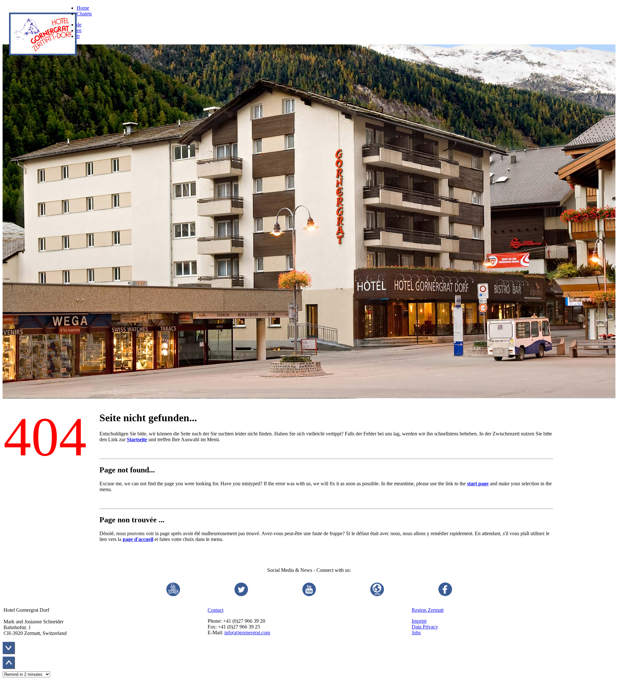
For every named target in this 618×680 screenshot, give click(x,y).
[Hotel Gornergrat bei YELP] (173, 595)
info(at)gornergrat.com (247, 632)
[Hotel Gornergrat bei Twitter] (241, 595)
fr (78, 36)
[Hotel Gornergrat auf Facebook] (445, 595)
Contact (215, 610)
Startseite (137, 439)
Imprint (419, 621)
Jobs (416, 632)
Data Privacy (425, 626)
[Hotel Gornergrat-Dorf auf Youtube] (309, 595)
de (79, 24)
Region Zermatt (428, 610)
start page (478, 483)
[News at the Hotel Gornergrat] (377, 595)
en (79, 30)
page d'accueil (138, 539)
